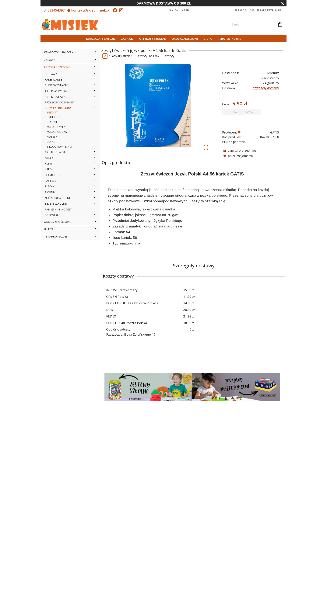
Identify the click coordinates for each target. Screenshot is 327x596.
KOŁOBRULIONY (57, 131)
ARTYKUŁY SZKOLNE (152, 38)
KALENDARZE (53, 79)
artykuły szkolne (122, 56)
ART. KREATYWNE (56, 97)
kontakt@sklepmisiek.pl (90, 10)
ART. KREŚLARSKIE (56, 152)
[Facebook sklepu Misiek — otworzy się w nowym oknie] (114, 10)
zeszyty (169, 56)
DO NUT (52, 142)
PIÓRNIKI (50, 192)
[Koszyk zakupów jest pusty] (280, 25)
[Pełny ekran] (206, 147)
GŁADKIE (52, 122)
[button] (95, 52)
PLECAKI (50, 186)
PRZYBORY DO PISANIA (59, 102)
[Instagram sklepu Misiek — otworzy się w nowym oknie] (121, 10)
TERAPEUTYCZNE (229, 38)
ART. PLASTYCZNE (56, 91)
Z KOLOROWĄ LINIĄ (59, 146)
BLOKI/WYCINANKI (56, 85)
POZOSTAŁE (52, 215)
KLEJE (48, 163)
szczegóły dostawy (266, 88)
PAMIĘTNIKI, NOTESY (58, 209)
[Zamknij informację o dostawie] (283, 4)
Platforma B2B (179, 10)
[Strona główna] (105, 56)
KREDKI (49, 169)
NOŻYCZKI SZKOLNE (58, 198)
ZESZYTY (52, 112)
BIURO (208, 38)
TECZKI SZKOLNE (56, 203)
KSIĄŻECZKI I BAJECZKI (101, 38)
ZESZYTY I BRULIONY (58, 108)
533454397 (56, 10)
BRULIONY (53, 117)
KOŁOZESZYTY (56, 127)
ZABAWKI (127, 38)
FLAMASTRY (52, 175)
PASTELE (50, 180)
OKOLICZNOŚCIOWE (185, 38)
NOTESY (52, 136)
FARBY (49, 157)
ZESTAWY (51, 74)
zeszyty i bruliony (148, 56)
